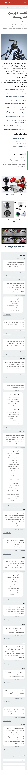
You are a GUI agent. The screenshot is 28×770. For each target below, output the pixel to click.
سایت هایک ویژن (20, 141)
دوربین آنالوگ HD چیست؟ (17, 100)
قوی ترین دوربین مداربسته (14, 194)
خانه (26, 7)
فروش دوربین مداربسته (18, 138)
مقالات (20, 7)
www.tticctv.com (22, 146)
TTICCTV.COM (5, 3)
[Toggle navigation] (25, 2)
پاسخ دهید (7, 275)
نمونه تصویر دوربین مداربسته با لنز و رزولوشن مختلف (14, 247)
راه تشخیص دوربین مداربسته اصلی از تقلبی (14, 220)
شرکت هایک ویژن (20, 143)
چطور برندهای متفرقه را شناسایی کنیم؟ (14, 93)
